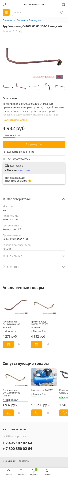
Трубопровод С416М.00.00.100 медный (39, 324)
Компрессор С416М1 (42, 390)
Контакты (24, 460)
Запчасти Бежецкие (29, 20)
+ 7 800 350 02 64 (17, 448)
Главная (7, 20)
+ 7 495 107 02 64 (17, 443)
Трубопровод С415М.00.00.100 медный (11, 324)
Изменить (24, 170)
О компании (9, 460)
